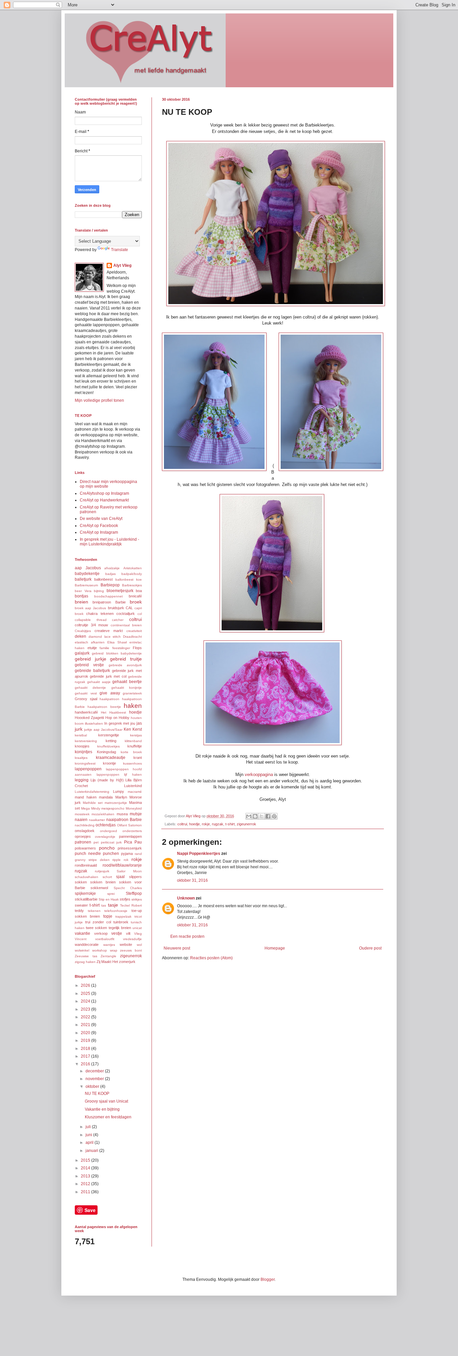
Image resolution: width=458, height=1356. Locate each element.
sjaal (120, 876)
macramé (135, 791)
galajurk (82, 653)
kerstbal (81, 735)
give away (110, 693)
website (126, 944)
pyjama (127, 854)
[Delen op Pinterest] (274, 816)
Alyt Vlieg (122, 265)
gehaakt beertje (127, 681)
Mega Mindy (90, 808)
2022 (86, 1017)
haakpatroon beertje (104, 707)
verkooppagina (259, 774)
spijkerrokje (85, 893)
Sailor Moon (129, 871)
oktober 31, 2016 (192, 880)
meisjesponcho (112, 808)
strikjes (136, 899)
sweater (81, 905)
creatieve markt (109, 631)
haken (133, 705)
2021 (86, 1024)
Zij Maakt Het (107, 962)
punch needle (88, 853)
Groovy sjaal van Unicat (106, 1101)
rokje (206, 824)
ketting (111, 741)
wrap (113, 950)
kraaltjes (81, 758)
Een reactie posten (187, 936)
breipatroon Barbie (109, 602)
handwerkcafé (86, 712)
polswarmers (85, 848)
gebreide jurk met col (108, 676)
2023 (86, 1009)
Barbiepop (110, 585)
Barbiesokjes (132, 585)
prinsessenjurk (130, 848)
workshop (99, 950)
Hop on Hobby (117, 718)
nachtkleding (85, 825)
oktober (92, 1086)
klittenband (133, 741)
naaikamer (97, 820)
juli (88, 1126)
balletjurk (83, 579)
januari (92, 1150)
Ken (127, 729)
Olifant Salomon (129, 825)
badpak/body (131, 574)
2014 (86, 1168)
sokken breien (103, 882)
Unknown (186, 898)
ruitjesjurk (102, 871)
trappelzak (123, 916)
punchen (111, 853)
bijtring (99, 591)
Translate (119, 249)
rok (126, 860)
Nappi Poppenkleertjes (198, 853)
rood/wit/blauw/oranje (122, 865)
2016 (86, 1064)
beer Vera (83, 591)
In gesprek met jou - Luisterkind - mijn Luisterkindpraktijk (109, 541)
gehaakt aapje (99, 682)
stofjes (125, 899)
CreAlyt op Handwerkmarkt (104, 500)
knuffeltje (134, 746)
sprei (111, 893)
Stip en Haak (109, 899)
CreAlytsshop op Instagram (104, 493)
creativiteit (134, 631)
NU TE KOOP (97, 1093)
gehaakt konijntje (126, 687)
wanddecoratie (87, 944)
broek (136, 601)
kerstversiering (86, 741)
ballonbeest (103, 579)
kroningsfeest (85, 763)
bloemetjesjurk (120, 590)
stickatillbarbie (86, 899)
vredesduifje (132, 939)
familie (104, 648)
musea (122, 814)
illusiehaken (94, 723)
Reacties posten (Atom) (211, 958)
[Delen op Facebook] (268, 816)
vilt (128, 933)
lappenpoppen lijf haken (119, 774)
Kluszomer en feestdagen (108, 1117)
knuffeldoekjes (108, 746)
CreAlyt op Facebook (99, 525)
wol (139, 945)
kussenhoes (132, 763)
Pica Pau (133, 842)
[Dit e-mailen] (248, 816)
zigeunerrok (246, 824)
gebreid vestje (89, 665)
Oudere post (370, 948)
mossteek (82, 814)
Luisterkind (133, 786)
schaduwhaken (86, 877)
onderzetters (132, 831)
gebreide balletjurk (92, 670)
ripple (116, 860)
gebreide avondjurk (125, 665)
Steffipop (134, 893)
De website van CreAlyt (101, 518)
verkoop (101, 933)
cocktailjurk (125, 614)
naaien (81, 819)
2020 (86, 1032)
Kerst (137, 729)
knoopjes (82, 746)
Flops (137, 648)
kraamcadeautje (110, 757)
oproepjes (83, 836)
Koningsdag (106, 752)
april (90, 1142)
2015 (86, 1160)
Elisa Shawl (117, 642)
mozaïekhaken (103, 814)
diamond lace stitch (105, 636)
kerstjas (136, 735)
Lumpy (118, 791)
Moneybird (134, 808)
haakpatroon (109, 699)
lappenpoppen (88, 769)
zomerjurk (127, 962)
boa (139, 591)
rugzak (217, 824)
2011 (86, 1192)
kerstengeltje (108, 735)
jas (139, 723)
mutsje (136, 814)
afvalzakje (112, 568)
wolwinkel (82, 950)
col (139, 614)
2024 (86, 1001)
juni (89, 1134)
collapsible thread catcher (99, 620)
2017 (86, 1056)
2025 (86, 993)
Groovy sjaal (86, 699)
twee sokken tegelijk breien (108, 928)
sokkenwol (99, 888)
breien (81, 601)
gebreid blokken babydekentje (117, 653)
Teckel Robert (131, 905)
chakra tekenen (99, 614)
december (95, 1071)
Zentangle (108, 956)
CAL (129, 608)
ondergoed (108, 831)
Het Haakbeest (113, 712)
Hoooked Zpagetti (89, 718)
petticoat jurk (111, 842)
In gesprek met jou (119, 723)
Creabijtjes (83, 631)
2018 (86, 1048)
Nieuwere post (177, 948)
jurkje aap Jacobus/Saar (103, 729)
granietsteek (132, 693)
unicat (137, 928)
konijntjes (83, 751)
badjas (110, 574)
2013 (86, 1176)
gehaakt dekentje (90, 687)
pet (96, 842)
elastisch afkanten (90, 642)
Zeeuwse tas (86, 956)
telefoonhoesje (115, 911)
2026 (86, 985)
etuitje (92, 648)
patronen (83, 842)
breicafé (135, 596)
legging (82, 780)
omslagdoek (85, 831)
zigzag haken (85, 962)
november (95, 1078)
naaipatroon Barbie (124, 819)
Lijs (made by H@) (107, 780)
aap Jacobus (88, 568)
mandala (106, 797)
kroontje (109, 763)
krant (137, 758)
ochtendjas (106, 825)
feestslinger (121, 648)
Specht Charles (128, 888)
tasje (113, 905)
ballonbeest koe (128, 579)
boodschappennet (108, 596)
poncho (107, 848)
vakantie (82, 933)
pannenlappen (130, 836)
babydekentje (87, 573)
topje (107, 916)
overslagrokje (105, 836)
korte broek (131, 752)
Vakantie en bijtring (102, 1109)
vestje (116, 933)
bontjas (81, 596)
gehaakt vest (86, 693)
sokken (81, 882)
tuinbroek (120, 922)
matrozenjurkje (116, 803)
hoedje (194, 824)
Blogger (268, 1279)
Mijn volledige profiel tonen (99, 400)
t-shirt (230, 824)
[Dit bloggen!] (255, 816)
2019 (86, 1040)
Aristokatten (132, 568)
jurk (78, 729)
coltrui (182, 824)
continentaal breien (126, 625)
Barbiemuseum (86, 585)
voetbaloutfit (104, 939)
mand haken (86, 797)
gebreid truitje (126, 659)
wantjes (109, 945)
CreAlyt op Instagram (99, 532)
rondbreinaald (86, 865)
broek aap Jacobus (90, 608)
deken (80, 636)
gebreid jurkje (90, 659)
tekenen (94, 911)
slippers (135, 877)
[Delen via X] (261, 816)
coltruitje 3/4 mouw (91, 625)
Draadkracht (132, 636)
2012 (86, 1183)
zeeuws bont (131, 950)
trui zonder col (98, 922)
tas (103, 905)
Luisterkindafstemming (92, 791)
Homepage (275, 948)
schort (107, 877)
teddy (79, 911)
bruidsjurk (116, 608)
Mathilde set (93, 803)
